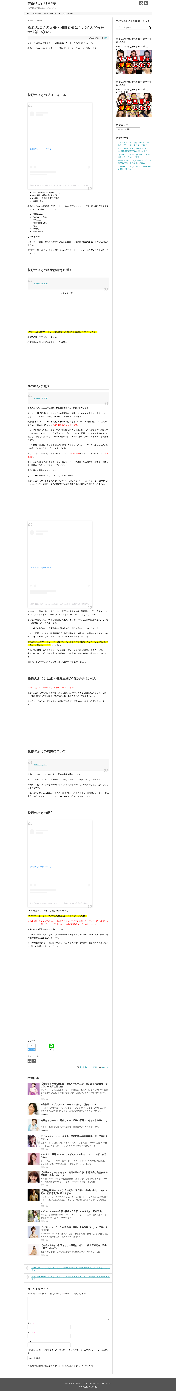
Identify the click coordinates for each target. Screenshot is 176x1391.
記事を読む (45, 1099)
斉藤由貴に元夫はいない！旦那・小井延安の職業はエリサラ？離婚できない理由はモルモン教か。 (70, 1269)
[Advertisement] (68, 68)
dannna (104, 1067)
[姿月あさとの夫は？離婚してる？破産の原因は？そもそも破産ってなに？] (34, 1125)
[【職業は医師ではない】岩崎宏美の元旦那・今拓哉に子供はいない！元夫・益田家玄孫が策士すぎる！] (34, 1195)
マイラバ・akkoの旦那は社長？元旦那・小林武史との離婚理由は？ (73, 1211)
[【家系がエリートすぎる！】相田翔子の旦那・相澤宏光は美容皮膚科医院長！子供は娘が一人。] (34, 1177)
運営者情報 (37, 13)
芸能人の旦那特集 (42, 4)
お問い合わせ (67, 13)
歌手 (106, 38)
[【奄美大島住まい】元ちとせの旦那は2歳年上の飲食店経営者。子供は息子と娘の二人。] (34, 1250)
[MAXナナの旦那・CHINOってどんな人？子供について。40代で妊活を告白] (34, 1159)
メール (32, 1332)
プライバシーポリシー (51, 13)
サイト (30, 1341)
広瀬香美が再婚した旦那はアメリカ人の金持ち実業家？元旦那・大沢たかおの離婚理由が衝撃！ (70, 1278)
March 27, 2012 (40, 765)
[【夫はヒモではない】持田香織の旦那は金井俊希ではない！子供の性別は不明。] (34, 1232)
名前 (31, 1323)
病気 (95, 1067)
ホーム (27, 13)
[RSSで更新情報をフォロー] (146, 3)
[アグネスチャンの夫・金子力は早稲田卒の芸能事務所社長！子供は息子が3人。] (34, 1141)
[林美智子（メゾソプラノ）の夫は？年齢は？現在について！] (34, 1109)
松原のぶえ (87, 1067)
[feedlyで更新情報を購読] (141, 3)
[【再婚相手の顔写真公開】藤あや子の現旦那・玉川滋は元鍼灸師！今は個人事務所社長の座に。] (34, 1089)
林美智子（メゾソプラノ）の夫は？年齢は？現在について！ (70, 1104)
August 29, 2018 (41, 283)
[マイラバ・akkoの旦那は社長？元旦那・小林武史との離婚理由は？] (34, 1216)
